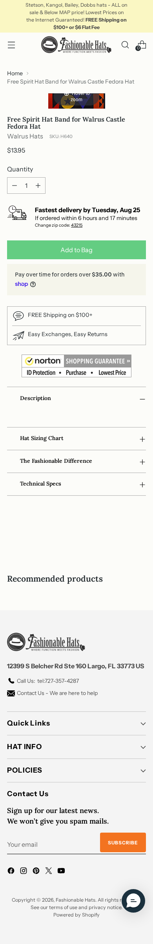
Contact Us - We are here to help (57, 693)
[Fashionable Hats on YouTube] (62, 872)
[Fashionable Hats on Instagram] (24, 872)
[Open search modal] (125, 44)
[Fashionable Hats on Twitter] (49, 872)
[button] (133, 901)
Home (15, 73)
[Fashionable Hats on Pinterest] (37, 872)
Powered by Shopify (76, 915)
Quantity (20, 169)
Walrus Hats (25, 136)
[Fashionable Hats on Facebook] (11, 872)
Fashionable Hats (75, 900)
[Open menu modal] (11, 44)
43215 (76, 225)
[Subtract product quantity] (14, 185)
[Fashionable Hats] (76, 44)
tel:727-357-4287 (48, 680)
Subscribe (123, 843)
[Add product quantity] (38, 185)
